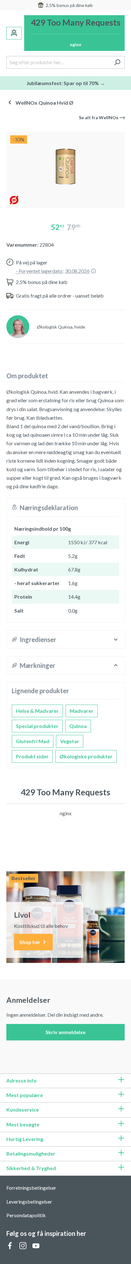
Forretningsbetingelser (31, 1188)
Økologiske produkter (86, 756)
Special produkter (37, 726)
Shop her (30, 942)
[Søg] (117, 62)
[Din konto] (14, 33)
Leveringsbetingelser (29, 1202)
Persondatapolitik (26, 1215)
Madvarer (81, 711)
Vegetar (69, 741)
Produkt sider (32, 756)
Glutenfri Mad (32, 741)
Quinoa (78, 726)
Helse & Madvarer (37, 711)
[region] (65, 167)
